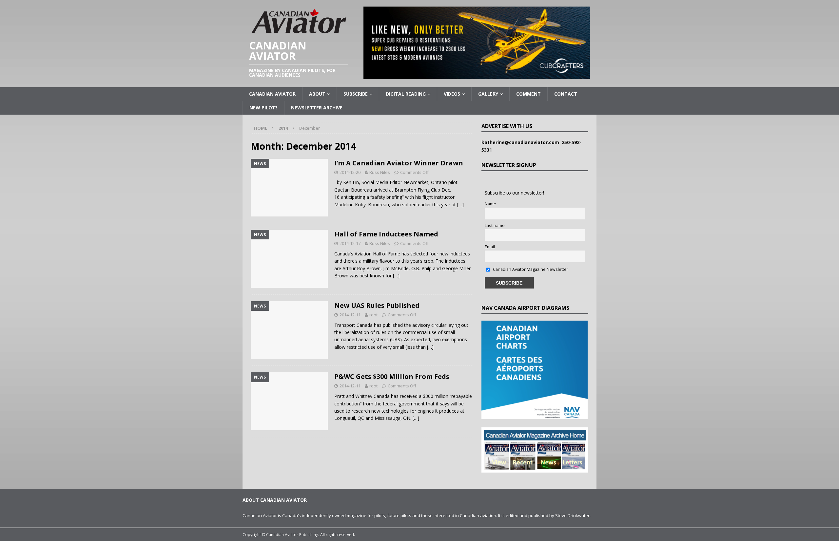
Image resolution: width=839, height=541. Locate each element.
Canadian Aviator (272, 94)
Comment (528, 94)
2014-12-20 (350, 172)
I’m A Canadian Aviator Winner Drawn (398, 163)
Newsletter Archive (316, 107)
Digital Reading (406, 94)
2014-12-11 (350, 315)
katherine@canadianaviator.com (521, 142)
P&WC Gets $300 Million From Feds (391, 376)
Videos (452, 94)
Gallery (488, 94)
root (373, 315)
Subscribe (355, 94)
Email (490, 247)
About (317, 94)
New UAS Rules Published (377, 305)
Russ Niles (379, 172)
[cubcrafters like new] (476, 75)
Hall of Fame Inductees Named (386, 234)
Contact (565, 94)
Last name (495, 225)
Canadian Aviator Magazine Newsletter (530, 269)
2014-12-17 (350, 243)
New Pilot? (263, 107)
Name (490, 204)
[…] (460, 204)
